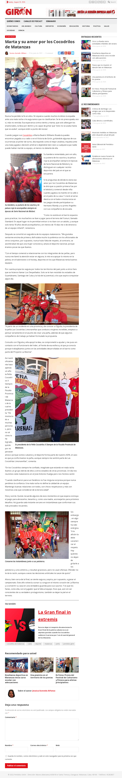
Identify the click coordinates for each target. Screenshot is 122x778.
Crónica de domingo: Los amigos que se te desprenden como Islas (103, 111)
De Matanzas (12, 26)
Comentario (11, 717)
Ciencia (21, 30)
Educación (74, 26)
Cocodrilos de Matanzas (15, 644)
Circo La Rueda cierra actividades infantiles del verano (104, 42)
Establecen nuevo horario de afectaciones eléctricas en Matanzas (103, 158)
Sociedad (11, 30)
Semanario (51, 21)
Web (58, 745)
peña (58, 644)
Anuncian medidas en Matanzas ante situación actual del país (104, 133)
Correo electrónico (39, 745)
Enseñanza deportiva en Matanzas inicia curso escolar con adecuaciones (16, 679)
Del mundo (26, 26)
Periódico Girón (68, 644)
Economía (61, 26)
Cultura (38, 26)
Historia (86, 26)
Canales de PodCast (33, 21)
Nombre (9, 745)
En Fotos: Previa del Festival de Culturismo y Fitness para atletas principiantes (66, 679)
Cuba (30, 644)
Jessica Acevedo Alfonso (18, 53)
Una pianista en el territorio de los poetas (41, 676)
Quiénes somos (13, 21)
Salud (106, 26)
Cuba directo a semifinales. (102, 121)
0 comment (49, 53)
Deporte (38, 644)
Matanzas (48, 644)
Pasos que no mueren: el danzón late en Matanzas (102, 66)
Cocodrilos (27, 135)
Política (96, 26)
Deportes (50, 26)
